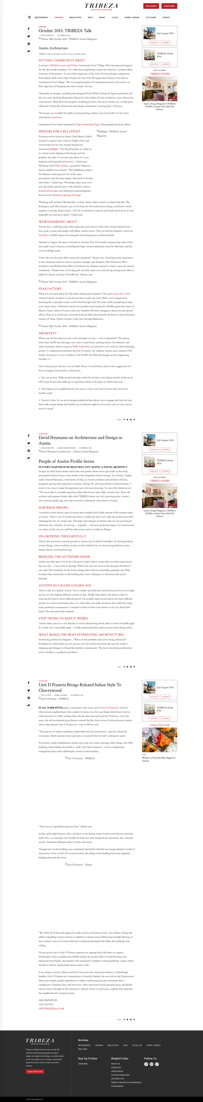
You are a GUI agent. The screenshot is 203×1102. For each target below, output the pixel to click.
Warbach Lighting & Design (66, 195)
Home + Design (132, 17)
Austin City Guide (160, 725)
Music (102, 17)
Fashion (59, 17)
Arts (90, 17)
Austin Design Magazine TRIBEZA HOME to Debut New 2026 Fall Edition (159, 106)
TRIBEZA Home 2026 (165, 55)
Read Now (154, 42)
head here (57, 117)
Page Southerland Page (87, 124)
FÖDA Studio (61, 165)
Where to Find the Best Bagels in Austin (159, 759)
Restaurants (41, 17)
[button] (143, 88)
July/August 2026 (165, 33)
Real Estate (75, 17)
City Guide (151, 17)
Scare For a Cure (122, 294)
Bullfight (54, 149)
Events (166, 17)
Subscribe (165, 42)
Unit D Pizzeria (108, 707)
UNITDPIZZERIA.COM (51, 1008)
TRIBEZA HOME (160, 74)
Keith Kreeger (51, 191)
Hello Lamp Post (81, 346)
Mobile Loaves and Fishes (64, 65)
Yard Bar (43, 235)
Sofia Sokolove (47, 448)
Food (144, 754)
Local (115, 17)
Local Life (43, 434)
